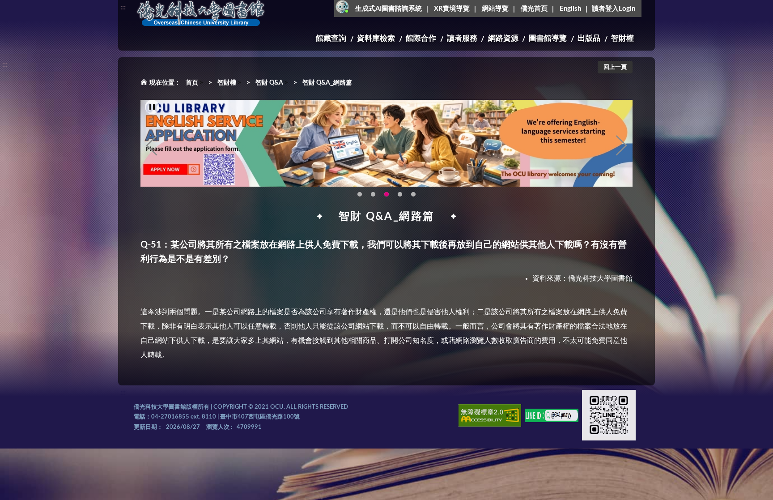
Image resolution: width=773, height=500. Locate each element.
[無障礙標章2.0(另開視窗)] (490, 417)
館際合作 (421, 38)
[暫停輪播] (152, 107)
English (570, 8)
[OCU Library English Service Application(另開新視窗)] (386, 143)
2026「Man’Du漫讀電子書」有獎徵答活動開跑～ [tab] (359, 194)
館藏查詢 (331, 38)
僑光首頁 (534, 8)
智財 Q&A (269, 83)
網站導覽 (495, 8)
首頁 (192, 83)
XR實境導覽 (452, 8)
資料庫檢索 (376, 38)
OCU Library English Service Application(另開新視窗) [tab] (386, 194)
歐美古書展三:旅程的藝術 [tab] (373, 194)
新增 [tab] (413, 194)
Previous (152, 145)
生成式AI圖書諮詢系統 (388, 8)
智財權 (622, 38)
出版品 (589, 38)
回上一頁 (615, 67)
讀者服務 (462, 38)
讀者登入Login (613, 8)
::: (123, 7)
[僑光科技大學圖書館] (201, 13)
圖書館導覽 (548, 38)
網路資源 (503, 38)
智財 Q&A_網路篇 (327, 83)
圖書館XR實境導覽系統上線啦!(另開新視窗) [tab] (400, 194)
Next (621, 145)
